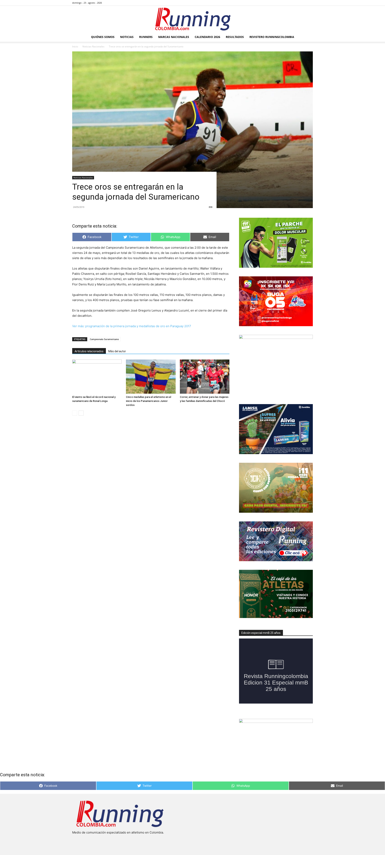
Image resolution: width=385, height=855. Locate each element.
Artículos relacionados (89, 351)
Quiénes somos (102, 37)
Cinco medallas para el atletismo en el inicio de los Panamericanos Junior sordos (148, 401)
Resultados (235, 37)
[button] (308, 37)
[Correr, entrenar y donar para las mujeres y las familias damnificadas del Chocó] (204, 377)
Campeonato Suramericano (104, 339)
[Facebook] (290, 3)
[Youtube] (310, 3)
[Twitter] (303, 3)
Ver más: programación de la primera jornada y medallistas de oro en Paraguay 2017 (131, 326)
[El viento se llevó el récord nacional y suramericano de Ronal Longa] (97, 377)
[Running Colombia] (192, 19)
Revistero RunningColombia (271, 37)
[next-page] (81, 413)
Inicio (75, 46)
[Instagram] (297, 3)
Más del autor (117, 351)
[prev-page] (74, 413)
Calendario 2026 (207, 37)
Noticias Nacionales (93, 46)
